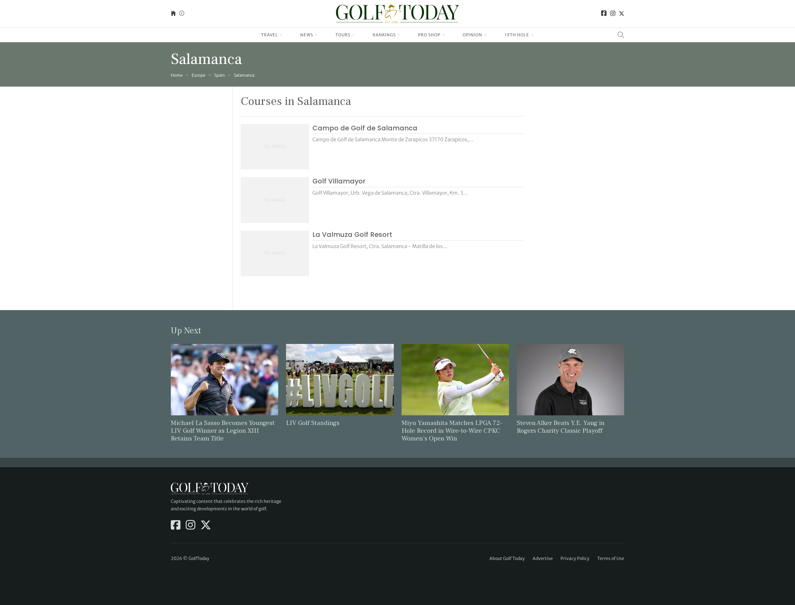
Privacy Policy (575, 558)
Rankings (384, 35)
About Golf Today (507, 558)
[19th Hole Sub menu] (532, 35)
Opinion (472, 35)
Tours (342, 35)
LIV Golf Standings (312, 423)
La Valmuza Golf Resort (352, 234)
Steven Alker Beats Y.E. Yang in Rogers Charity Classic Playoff (561, 427)
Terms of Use (610, 558)
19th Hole (517, 35)
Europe (198, 75)
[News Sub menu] (316, 35)
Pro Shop (429, 35)
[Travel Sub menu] (281, 35)
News (306, 35)
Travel (269, 35)
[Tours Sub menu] (353, 35)
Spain (219, 75)
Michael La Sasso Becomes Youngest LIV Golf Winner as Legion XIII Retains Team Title (223, 431)
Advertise (543, 558)
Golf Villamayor (339, 181)
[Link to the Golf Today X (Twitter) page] (621, 14)
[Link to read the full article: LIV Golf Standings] (339, 379)
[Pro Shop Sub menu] (443, 35)
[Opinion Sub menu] (485, 35)
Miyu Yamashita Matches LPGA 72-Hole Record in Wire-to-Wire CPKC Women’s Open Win (452, 431)
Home (177, 75)
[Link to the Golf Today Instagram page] (613, 14)
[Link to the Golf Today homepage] (173, 14)
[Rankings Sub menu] (399, 35)
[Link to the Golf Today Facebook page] (604, 14)
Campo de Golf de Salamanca (364, 128)
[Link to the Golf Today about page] (181, 14)
